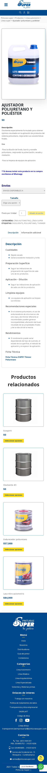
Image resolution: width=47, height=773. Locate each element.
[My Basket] (28, 12)
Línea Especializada (23, 682)
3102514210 (31, 748)
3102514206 (31, 743)
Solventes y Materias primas (23, 687)
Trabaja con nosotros (23, 698)
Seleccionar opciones (13, 441)
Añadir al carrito (36, 213)
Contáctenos (23, 658)
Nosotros (23, 645)
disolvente (17, 223)
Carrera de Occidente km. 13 (23, 752)
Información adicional (31, 232)
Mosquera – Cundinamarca (23, 755)
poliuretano (30, 223)
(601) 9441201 (26, 741)
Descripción (13, 232)
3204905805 (19, 748)
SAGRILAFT (23, 711)
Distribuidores (23, 649)
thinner (41, 223)
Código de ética (23, 716)
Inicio (23, 641)
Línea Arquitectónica (23, 678)
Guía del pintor (23, 653)
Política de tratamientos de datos (23, 703)
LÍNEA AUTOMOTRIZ (22, 220)
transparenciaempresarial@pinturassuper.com (24, 728)
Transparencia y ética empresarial (23, 707)
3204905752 (20, 743)
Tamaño (14, 198)
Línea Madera (23, 674)
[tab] (13, 232)
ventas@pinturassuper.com (23, 759)
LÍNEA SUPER (37, 220)
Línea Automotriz (23, 669)
